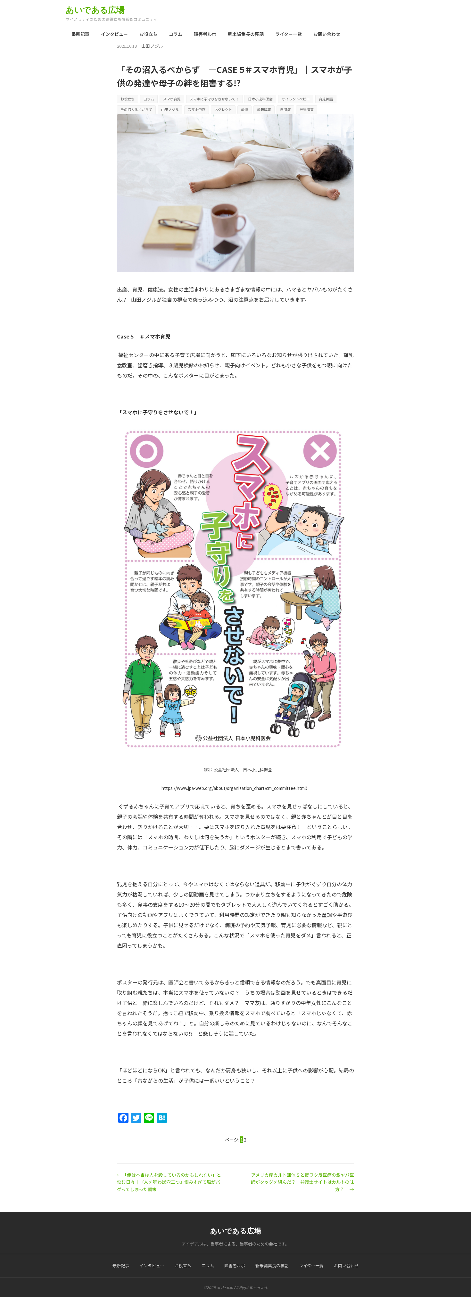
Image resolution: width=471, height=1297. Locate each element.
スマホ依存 (196, 109)
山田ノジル (170, 109)
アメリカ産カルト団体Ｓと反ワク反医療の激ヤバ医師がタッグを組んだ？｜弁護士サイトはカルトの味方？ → (302, 1182)
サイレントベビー (296, 98)
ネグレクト (223, 109)
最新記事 (80, 34)
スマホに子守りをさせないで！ (214, 98)
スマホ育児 (172, 98)
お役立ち (148, 34)
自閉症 (285, 109)
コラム (175, 34)
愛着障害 (264, 109)
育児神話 (326, 98)
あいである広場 (95, 10)
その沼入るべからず (136, 109)
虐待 (244, 109)
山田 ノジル (152, 46)
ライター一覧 (288, 34)
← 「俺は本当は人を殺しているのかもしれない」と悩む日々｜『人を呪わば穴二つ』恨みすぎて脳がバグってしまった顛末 (169, 1182)
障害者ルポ (205, 34)
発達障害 (307, 109)
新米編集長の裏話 (246, 34)
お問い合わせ (326, 34)
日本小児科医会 (260, 98)
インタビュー (114, 34)
